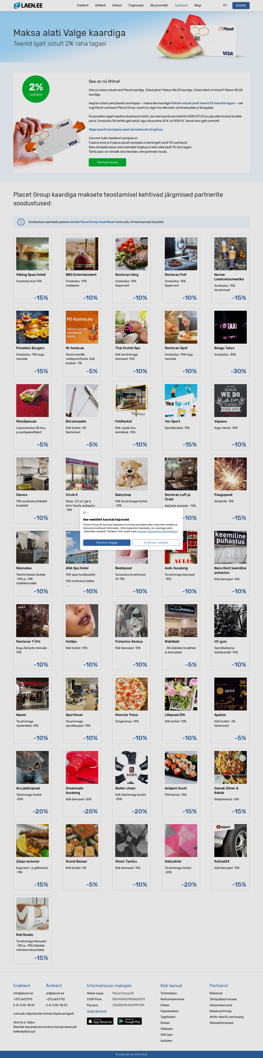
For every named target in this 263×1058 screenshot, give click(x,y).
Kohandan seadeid (156, 542)
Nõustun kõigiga (107, 542)
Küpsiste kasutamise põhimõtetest (157, 531)
